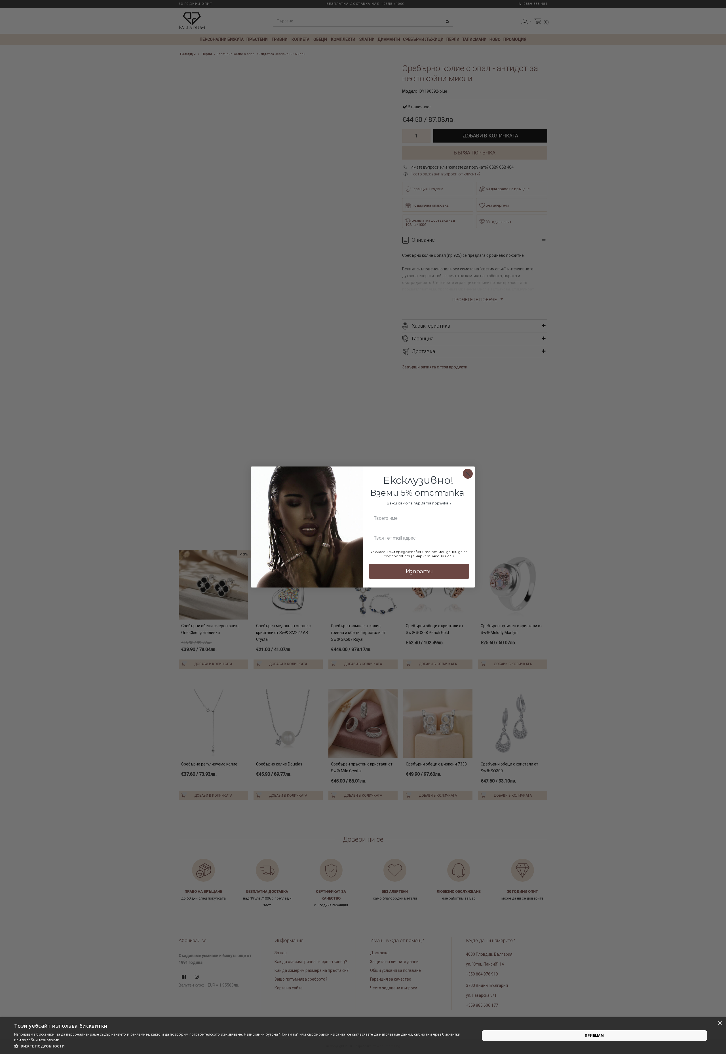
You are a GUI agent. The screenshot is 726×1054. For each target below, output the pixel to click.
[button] (240, 1046)
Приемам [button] (594, 1035)
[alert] (363, 1035)
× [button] (719, 1023)
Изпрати (419, 571)
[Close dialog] (468, 474)
